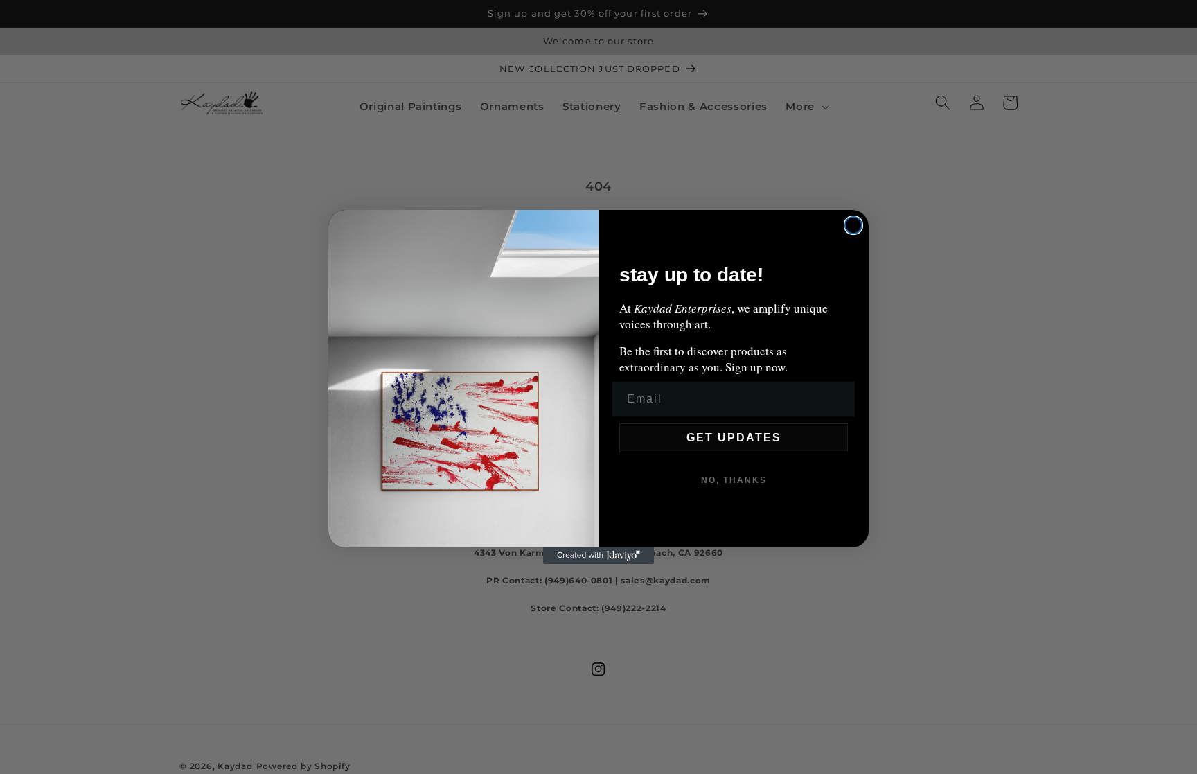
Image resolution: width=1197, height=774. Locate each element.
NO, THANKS (734, 480)
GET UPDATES (733, 437)
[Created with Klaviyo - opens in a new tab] (598, 555)
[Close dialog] (853, 225)
